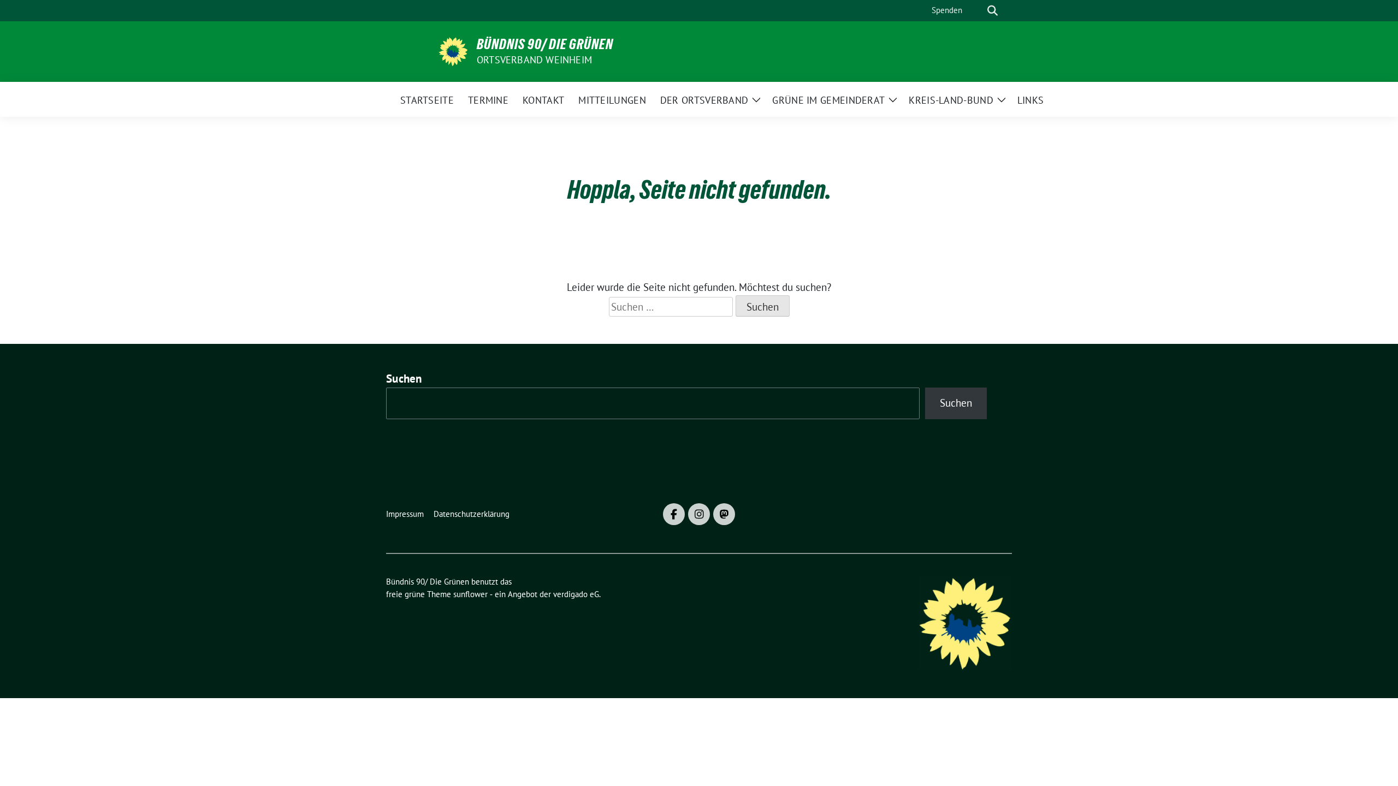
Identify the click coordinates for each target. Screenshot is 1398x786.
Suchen (404, 378)
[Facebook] (674, 514)
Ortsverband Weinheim (534, 59)
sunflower (470, 594)
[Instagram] (699, 514)
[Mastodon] (724, 514)
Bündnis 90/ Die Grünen (545, 44)
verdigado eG (576, 594)
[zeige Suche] (992, 10)
